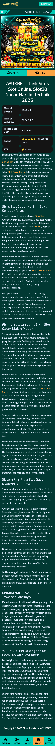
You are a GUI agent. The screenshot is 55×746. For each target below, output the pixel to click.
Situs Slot (40, 216)
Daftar (17, 743)
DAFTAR (15, 72)
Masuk (27, 743)
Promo (38, 743)
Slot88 (36, 226)
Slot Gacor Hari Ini (17, 172)
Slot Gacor (7, 161)
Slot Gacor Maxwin (41, 270)
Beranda (6, 743)
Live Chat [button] (49, 743)
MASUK (42, 72)
